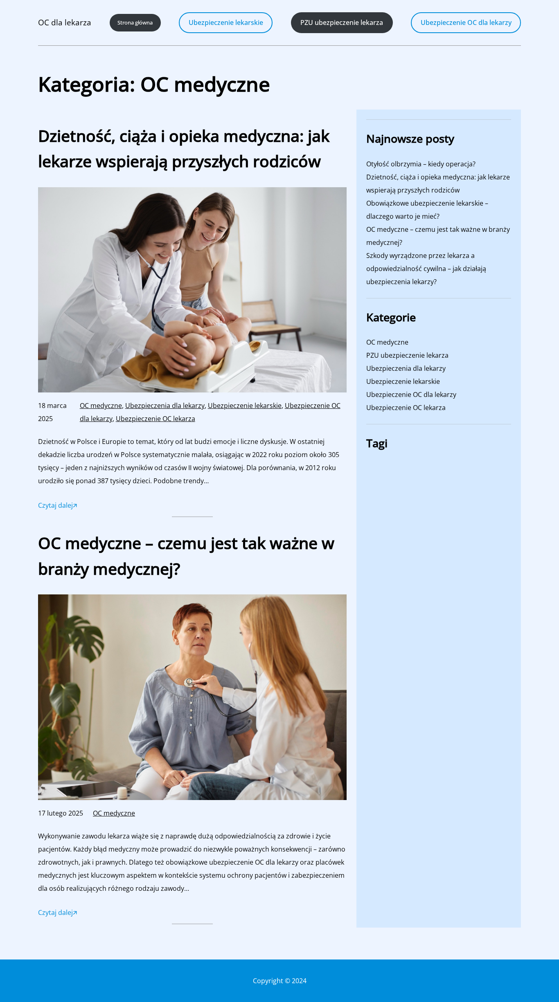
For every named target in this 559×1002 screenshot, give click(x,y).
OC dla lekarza (64, 22)
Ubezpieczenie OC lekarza (155, 418)
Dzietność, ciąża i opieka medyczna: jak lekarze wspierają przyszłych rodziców (183, 148)
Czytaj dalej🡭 (57, 506)
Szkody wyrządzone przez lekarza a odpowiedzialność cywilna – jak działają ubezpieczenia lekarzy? (426, 268)
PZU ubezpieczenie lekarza (407, 355)
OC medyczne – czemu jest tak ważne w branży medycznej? (186, 555)
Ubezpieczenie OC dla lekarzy (466, 22)
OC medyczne (101, 405)
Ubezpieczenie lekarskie (226, 22)
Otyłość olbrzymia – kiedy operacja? (421, 163)
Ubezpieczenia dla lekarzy (165, 405)
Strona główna (135, 22)
